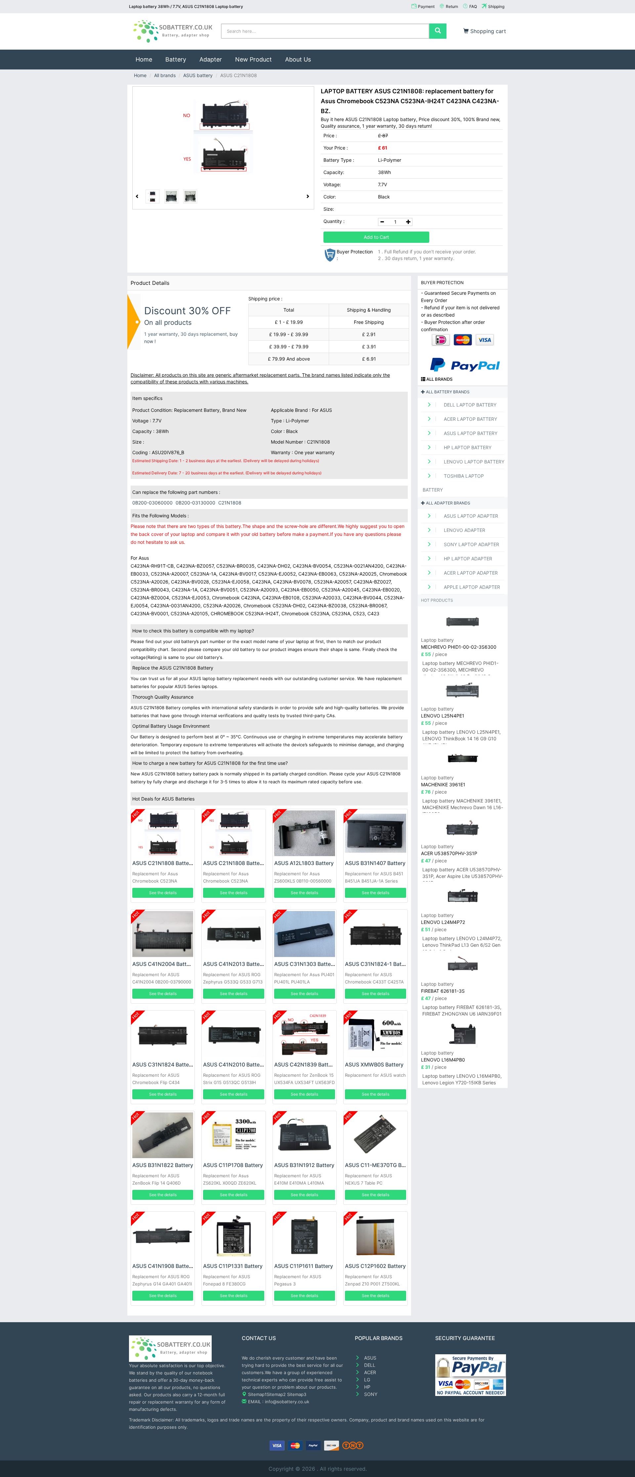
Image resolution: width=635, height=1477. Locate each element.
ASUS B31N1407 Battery (375, 863)
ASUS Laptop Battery (470, 433)
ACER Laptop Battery (470, 419)
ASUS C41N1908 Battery (163, 1266)
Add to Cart (376, 237)
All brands (165, 75)
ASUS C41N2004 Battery (163, 964)
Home (147, 59)
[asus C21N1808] (223, 136)
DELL (369, 1365)
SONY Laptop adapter (471, 544)
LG (366, 1379)
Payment (426, 6)
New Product (253, 59)
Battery (175, 59)
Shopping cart (487, 31)
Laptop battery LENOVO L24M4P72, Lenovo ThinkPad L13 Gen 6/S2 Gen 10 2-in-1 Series (462, 942)
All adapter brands (447, 502)
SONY (370, 1394)
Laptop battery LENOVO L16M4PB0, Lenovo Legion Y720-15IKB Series (462, 1079)
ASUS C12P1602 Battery (375, 1266)
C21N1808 (229, 502)
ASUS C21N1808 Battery (163, 863)
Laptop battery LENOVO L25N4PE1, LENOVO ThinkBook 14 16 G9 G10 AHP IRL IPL (461, 736)
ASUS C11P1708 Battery (233, 1165)
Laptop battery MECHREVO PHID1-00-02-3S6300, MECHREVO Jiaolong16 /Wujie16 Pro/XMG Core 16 (460, 667)
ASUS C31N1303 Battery (305, 964)
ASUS (369, 1358)
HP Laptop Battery (467, 447)
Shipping (496, 6)
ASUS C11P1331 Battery (233, 1266)
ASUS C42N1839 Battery (305, 1064)
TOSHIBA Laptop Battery (453, 483)
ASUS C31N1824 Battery (163, 1064)
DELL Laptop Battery (469, 405)
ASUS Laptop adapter (470, 516)
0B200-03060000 (152, 502)
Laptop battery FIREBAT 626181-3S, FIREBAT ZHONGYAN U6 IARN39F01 (462, 1010)
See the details (163, 892)
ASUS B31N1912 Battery (304, 1165)
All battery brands (447, 391)
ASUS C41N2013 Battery (234, 964)
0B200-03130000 (195, 502)
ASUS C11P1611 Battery (303, 1266)
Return (452, 6)
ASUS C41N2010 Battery (234, 1064)
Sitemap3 (296, 1394)
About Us (298, 59)
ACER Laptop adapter (470, 573)
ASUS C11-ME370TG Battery (380, 1165)
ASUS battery (198, 75)
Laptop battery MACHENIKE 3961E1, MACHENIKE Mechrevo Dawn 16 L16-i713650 (462, 805)
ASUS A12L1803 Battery (304, 863)
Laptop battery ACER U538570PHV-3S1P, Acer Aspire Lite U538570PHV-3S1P (462, 874)
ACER (369, 1372)
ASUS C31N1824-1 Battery (378, 964)
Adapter (210, 59)
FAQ (473, 6)
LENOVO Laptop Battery (473, 461)
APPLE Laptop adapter (471, 587)
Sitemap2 (276, 1394)
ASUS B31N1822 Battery (162, 1165)
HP (366, 1387)
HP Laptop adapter (467, 558)
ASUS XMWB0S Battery (374, 1064)
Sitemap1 (257, 1394)
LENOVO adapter (464, 530)
